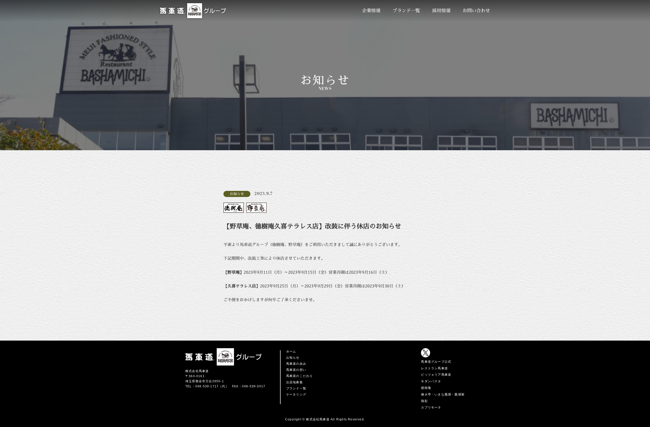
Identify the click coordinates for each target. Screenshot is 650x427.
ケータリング (296, 394)
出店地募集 (294, 382)
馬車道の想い (296, 370)
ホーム (291, 351)
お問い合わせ (476, 10)
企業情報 (371, 10)
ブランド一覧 (406, 10)
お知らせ (293, 357)
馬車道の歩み (296, 363)
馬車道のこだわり (299, 376)
